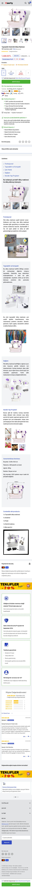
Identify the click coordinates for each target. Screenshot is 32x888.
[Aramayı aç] (26, 3)
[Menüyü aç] (2, 3)
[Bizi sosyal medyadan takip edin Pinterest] (6, 854)
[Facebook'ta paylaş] (20, 141)
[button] (5, 51)
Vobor (14, 49)
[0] (29, 3)
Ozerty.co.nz (5, 824)
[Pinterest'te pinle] (23, 141)
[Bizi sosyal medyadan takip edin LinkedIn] (12, 854)
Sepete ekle (16, 884)
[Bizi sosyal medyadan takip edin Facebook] (3, 854)
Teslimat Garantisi (9, 99)
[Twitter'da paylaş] (26, 141)
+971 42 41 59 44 (21, 871)
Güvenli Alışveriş (8, 127)
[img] (5, 717)
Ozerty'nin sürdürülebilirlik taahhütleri (15, 117)
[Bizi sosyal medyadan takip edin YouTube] (9, 854)
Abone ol (6, 842)
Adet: (3, 68)
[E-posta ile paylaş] (29, 141)
